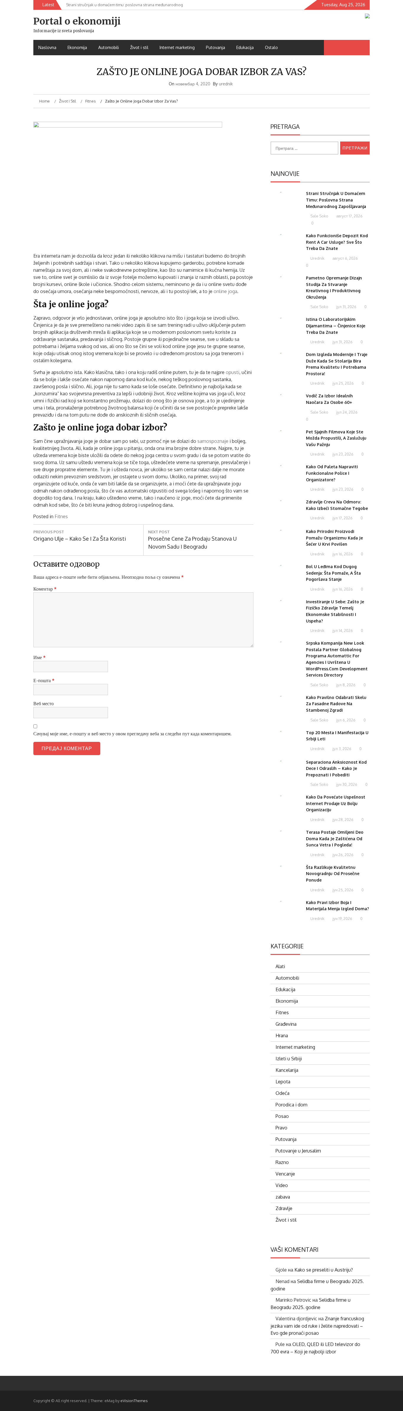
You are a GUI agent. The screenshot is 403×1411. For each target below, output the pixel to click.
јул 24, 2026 (346, 412)
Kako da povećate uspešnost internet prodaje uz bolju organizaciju (335, 803)
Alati (280, 966)
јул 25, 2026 (343, 383)
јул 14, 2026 (342, 630)
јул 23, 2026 (342, 454)
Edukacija (245, 47)
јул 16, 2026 (342, 554)
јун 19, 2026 (342, 918)
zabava (283, 1197)
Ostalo (271, 47)
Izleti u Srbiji (289, 1058)
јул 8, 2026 (345, 684)
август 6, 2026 (345, 258)
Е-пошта (44, 680)
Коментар (45, 589)
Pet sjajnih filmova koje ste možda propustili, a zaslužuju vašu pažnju (336, 438)
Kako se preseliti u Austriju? (323, 1270)
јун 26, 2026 (342, 854)
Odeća (282, 1093)
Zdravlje (284, 1208)
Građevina (286, 1024)
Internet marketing (177, 47)
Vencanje (285, 1174)
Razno (282, 1162)
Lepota (283, 1082)
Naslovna (47, 47)
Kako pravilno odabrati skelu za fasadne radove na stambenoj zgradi (336, 704)
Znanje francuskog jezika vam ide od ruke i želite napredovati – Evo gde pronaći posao (317, 1326)
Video (282, 1185)
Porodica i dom (291, 1105)
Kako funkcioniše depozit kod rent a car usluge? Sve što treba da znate (337, 242)
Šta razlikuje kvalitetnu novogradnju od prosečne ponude (332, 873)
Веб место (43, 703)
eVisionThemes (134, 1400)
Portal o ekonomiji (77, 21)
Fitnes (61, 516)
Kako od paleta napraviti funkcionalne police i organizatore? (332, 473)
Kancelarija (287, 1070)
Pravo (281, 1128)
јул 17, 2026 (342, 518)
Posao (282, 1116)
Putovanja (215, 47)
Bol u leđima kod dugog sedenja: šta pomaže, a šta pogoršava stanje (333, 573)
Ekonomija (77, 47)
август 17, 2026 (349, 216)
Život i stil (139, 47)
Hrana (282, 1035)
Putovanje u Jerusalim (298, 1151)
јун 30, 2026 (346, 784)
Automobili (108, 47)
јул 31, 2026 (345, 306)
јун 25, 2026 (342, 889)
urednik (226, 83)
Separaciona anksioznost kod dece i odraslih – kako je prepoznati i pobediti (336, 768)
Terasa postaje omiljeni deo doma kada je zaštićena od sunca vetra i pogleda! (334, 838)
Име (39, 657)
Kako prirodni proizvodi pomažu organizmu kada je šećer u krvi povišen (334, 538)
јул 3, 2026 (341, 748)
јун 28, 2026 (342, 819)
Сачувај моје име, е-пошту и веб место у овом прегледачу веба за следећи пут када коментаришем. (132, 734)
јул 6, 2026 (345, 720)
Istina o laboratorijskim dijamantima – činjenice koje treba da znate (335, 325)
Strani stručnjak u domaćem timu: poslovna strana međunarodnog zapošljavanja (336, 200)
